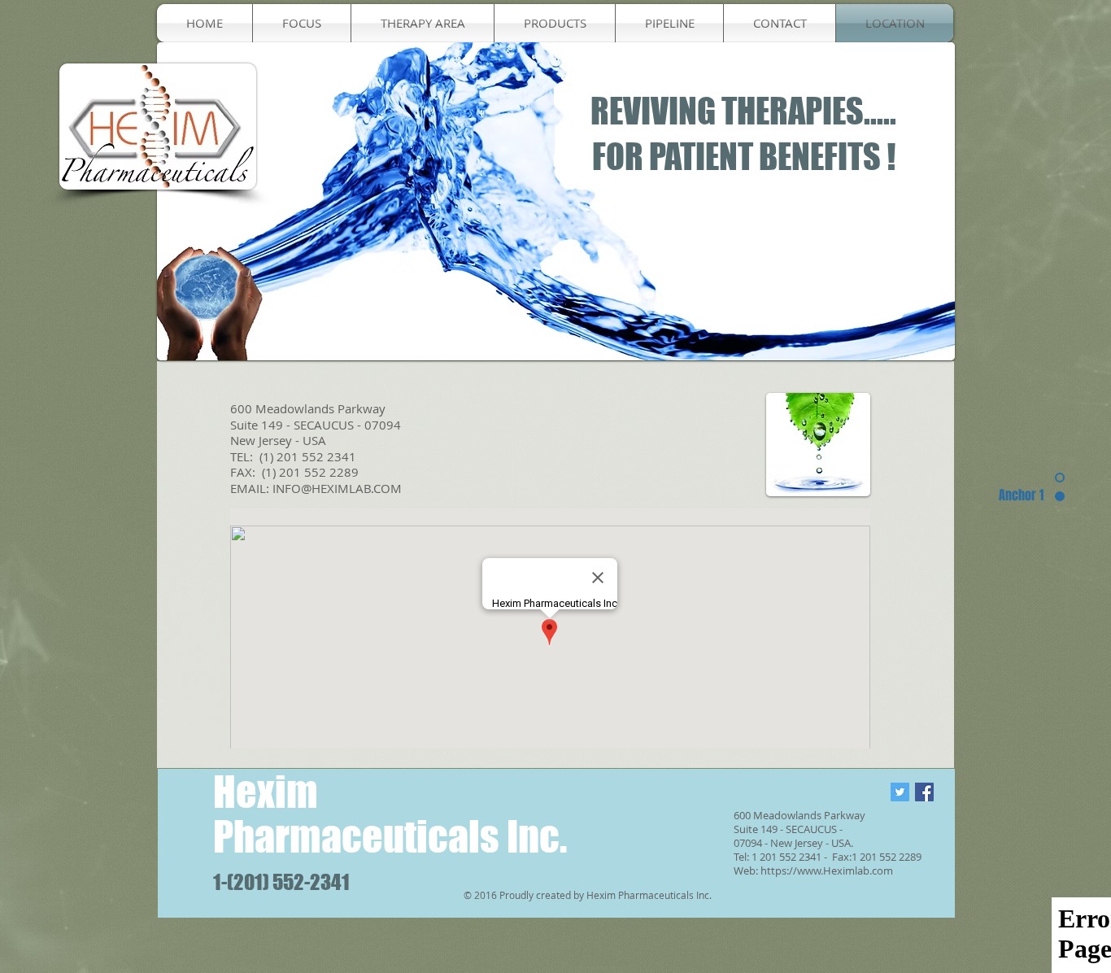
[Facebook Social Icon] (924, 792)
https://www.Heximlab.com (826, 870)
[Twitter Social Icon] (900, 792)
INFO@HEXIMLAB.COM (337, 488)
